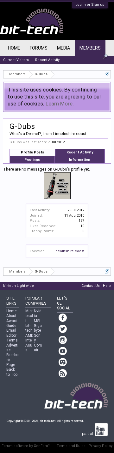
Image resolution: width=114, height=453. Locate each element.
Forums (39, 48)
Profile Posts (32, 152)
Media (63, 48)
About (11, 316)
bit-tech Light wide (18, 286)
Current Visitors (16, 60)
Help (107, 286)
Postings (32, 160)
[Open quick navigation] (107, 74)
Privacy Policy (100, 446)
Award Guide (11, 323)
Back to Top (11, 371)
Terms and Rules (71, 446)
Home (14, 48)
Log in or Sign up (89, 5)
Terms (12, 340)
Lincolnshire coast (68, 251)
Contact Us (90, 286)
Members (90, 48)
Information (79, 160)
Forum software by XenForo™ (26, 446)
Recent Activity (79, 152)
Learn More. (60, 103)
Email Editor (11, 332)
